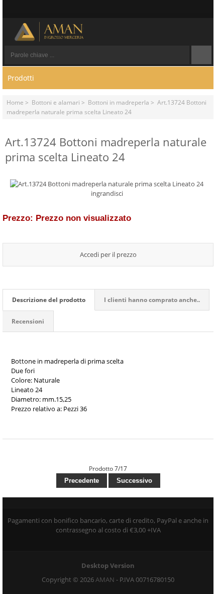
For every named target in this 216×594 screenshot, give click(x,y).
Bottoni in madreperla (118, 102)
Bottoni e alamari (56, 102)
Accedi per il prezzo (108, 254)
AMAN (105, 579)
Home (15, 102)
